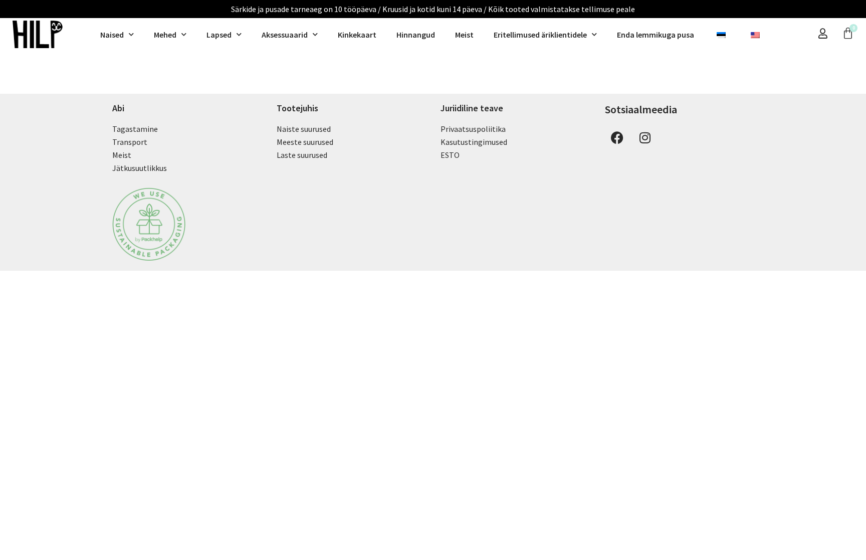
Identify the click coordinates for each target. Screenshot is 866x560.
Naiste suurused (304, 129)
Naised (112, 35)
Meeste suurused (305, 142)
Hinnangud (415, 35)
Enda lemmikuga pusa (655, 35)
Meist (464, 35)
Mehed (165, 35)
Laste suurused (302, 155)
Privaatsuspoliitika (473, 129)
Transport (129, 142)
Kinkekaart (357, 35)
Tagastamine (135, 129)
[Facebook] (617, 137)
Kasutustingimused (474, 142)
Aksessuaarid (285, 35)
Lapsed (219, 35)
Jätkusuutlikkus (139, 168)
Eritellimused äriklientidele (540, 35)
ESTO (450, 155)
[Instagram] (645, 137)
